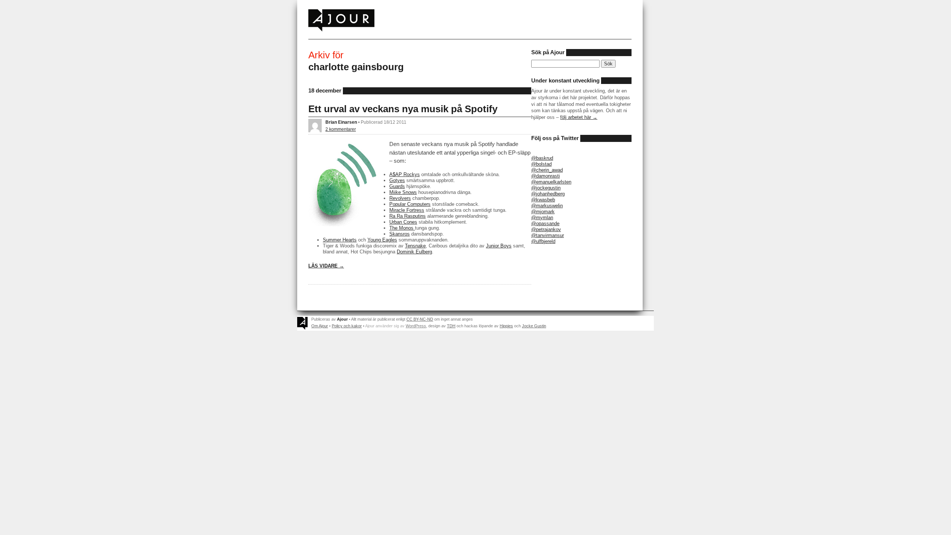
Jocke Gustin (534, 326)
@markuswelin (547, 205)
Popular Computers (410, 204)
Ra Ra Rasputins (407, 216)
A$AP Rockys (404, 174)
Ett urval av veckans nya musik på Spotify (402, 108)
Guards (397, 186)
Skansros (399, 234)
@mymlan (542, 217)
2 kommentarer (340, 129)
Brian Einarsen (341, 122)
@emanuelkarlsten (551, 182)
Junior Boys (499, 246)
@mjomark (543, 211)
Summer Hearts (340, 240)
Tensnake (415, 246)
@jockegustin (546, 188)
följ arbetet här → (578, 117)
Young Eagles (382, 240)
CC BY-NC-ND (419, 319)
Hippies (506, 326)
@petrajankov (546, 229)
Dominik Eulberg (414, 251)
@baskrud (542, 158)
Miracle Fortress (406, 210)
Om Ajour (319, 326)
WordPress (416, 326)
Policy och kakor (347, 326)
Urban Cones (403, 222)
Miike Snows (403, 192)
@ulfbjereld (543, 241)
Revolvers (400, 198)
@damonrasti (545, 176)
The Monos (402, 228)
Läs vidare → (326, 266)
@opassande (545, 223)
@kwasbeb (543, 199)
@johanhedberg (548, 194)
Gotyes (397, 180)
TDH (451, 326)
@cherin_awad (547, 170)
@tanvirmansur (547, 235)
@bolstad (541, 164)
